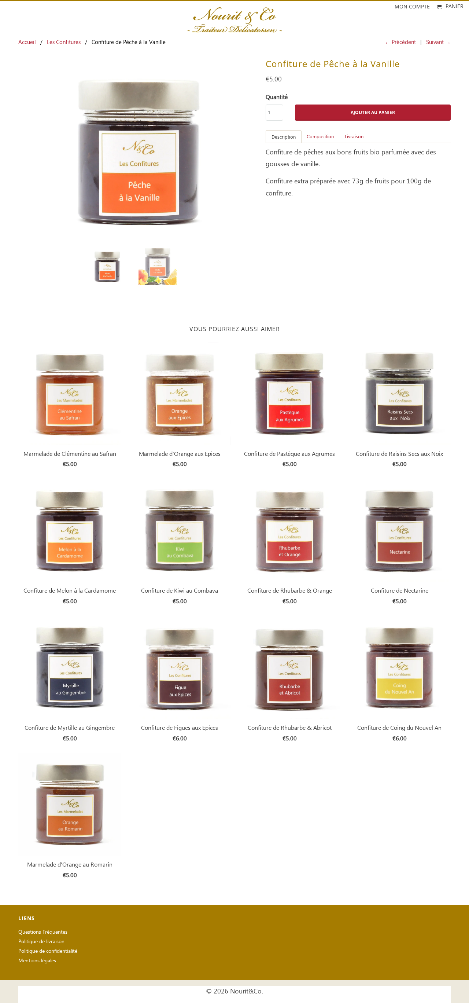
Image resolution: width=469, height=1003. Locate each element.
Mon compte (412, 7)
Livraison (354, 137)
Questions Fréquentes (42, 932)
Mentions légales (37, 961)
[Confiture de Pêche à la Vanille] (138, 149)
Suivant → (438, 42)
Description (284, 137)
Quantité (277, 97)
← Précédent (400, 42)
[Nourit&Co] (234, 17)
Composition (320, 137)
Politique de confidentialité (47, 951)
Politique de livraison (41, 941)
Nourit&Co (246, 991)
